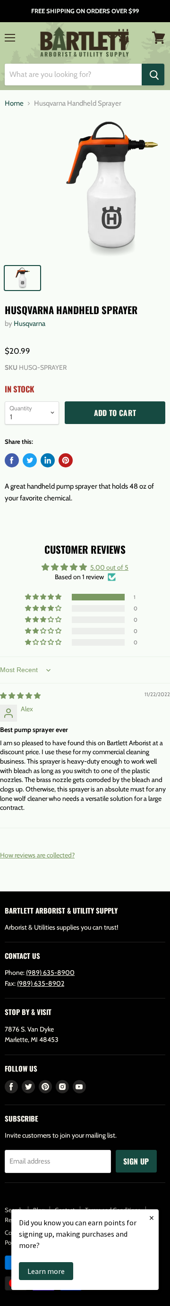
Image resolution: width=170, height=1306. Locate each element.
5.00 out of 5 (109, 567)
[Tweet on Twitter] (30, 460)
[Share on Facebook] (12, 460)
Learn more (46, 1271)
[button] (44, 597)
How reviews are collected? (37, 855)
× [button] (151, 1217)
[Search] (153, 74)
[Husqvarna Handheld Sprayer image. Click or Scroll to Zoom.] (85, 187)
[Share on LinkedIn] (48, 460)
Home (14, 104)
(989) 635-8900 (50, 972)
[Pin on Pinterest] (66, 460)
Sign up (136, 1161)
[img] (20, 695)
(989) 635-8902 (40, 983)
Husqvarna (29, 323)
